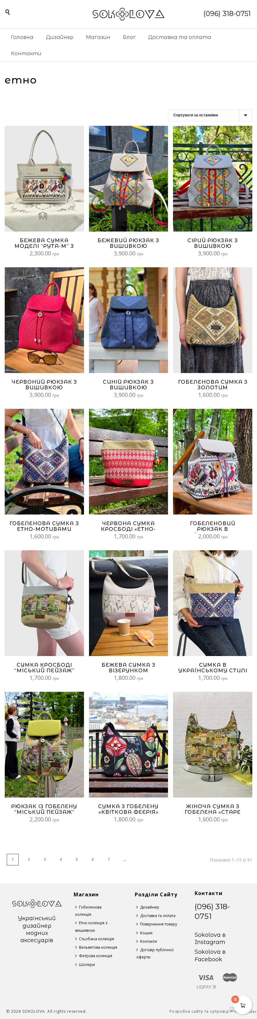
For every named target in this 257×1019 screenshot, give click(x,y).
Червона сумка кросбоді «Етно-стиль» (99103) (128, 529)
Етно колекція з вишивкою (91, 926)
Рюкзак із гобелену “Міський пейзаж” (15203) (44, 812)
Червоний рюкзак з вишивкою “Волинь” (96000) (44, 387)
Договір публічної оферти (155, 953)
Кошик (146, 933)
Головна (22, 37)
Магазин (98, 37)
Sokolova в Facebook (210, 955)
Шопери (87, 964)
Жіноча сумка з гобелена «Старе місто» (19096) (213, 812)
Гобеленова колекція (88, 910)
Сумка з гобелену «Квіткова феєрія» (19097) (128, 812)
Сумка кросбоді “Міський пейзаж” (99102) (44, 670)
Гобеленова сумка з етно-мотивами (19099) (44, 529)
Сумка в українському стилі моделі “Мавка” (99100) (212, 673)
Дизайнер (59, 37)
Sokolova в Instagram (210, 938)
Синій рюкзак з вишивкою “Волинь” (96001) (128, 387)
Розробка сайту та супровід (200, 1011)
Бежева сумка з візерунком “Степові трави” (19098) (128, 673)
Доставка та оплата (179, 37)
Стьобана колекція (96, 939)
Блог (129, 37)
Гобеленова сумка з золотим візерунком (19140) (213, 387)
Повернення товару (158, 924)
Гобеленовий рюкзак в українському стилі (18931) (212, 531)
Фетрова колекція (95, 955)
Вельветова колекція (98, 947)
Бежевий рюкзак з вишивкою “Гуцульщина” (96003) (128, 248)
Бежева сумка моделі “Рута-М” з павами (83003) (44, 246)
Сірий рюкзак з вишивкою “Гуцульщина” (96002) (212, 248)
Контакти (26, 53)
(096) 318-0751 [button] (227, 13)
